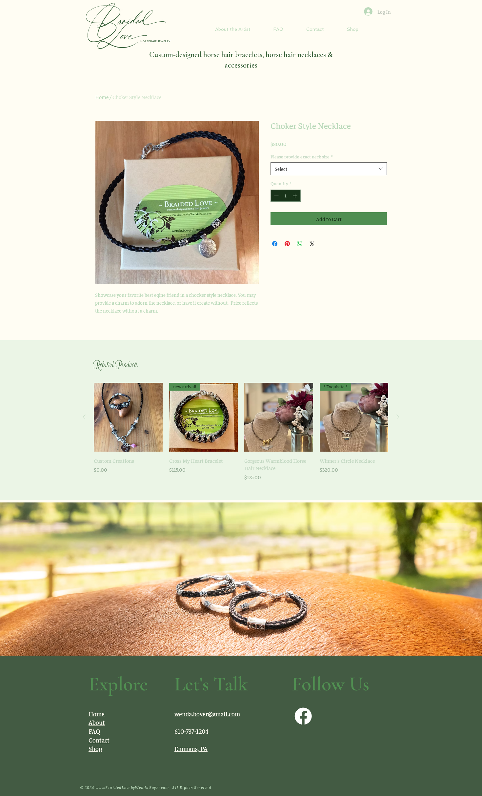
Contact (99, 740)
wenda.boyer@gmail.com (207, 714)
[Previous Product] (84, 417)
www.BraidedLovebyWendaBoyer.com (132, 787)
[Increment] (295, 195)
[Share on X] (312, 244)
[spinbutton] (285, 195)
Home (102, 96)
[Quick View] (128, 417)
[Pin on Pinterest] (287, 244)
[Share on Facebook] (275, 244)
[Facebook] (303, 716)
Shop (95, 748)
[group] (241, 431)
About (97, 722)
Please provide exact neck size (301, 156)
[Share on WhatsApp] (300, 244)
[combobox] (329, 168)
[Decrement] (275, 195)
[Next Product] (398, 417)
